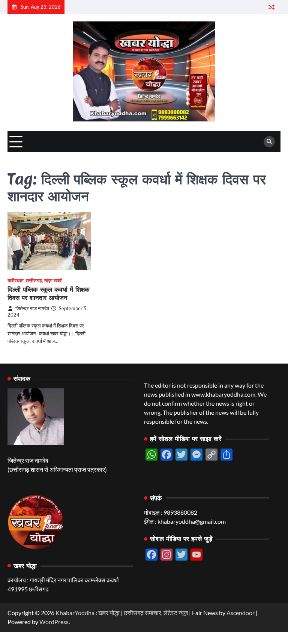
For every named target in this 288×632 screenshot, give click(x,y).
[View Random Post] (271, 7)
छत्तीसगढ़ (34, 280)
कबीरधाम (16, 280)
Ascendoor (240, 612)
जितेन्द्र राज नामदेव (32, 308)
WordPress (54, 621)
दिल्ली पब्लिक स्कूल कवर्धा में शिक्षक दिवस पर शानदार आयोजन (49, 293)
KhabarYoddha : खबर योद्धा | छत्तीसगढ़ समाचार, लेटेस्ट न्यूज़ (122, 612)
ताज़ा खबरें (53, 280)
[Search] (269, 141)
